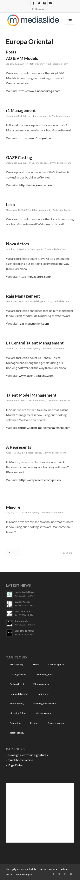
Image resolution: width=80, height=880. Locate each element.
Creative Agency (44, 674)
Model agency (39, 115)
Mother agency (36, 63)
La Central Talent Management (35, 342)
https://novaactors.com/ (35, 276)
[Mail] (50, 3)
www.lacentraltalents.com (36, 375)
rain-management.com (34, 323)
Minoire (13, 507)
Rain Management (23, 296)
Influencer (43, 694)
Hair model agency (19, 694)
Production (15, 723)
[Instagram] (44, 3)
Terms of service (48, 869)
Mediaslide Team (59, 63)
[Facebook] (33, 3)
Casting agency (39, 162)
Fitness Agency (41, 684)
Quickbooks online (20, 760)
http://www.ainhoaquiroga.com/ (40, 91)
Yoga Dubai (15, 765)
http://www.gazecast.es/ (35, 185)
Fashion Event (17, 684)
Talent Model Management (31, 395)
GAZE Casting (19, 157)
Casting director (18, 674)
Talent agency (39, 209)
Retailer (34, 723)
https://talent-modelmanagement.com (44, 427)
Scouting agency (56, 723)
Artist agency (16, 664)
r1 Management (21, 110)
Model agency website (44, 703)
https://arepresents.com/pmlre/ (40, 480)
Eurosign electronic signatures (28, 755)
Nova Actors (17, 243)
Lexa (10, 204)
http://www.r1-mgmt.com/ (37, 138)
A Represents (18, 447)
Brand (36, 664)
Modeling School (18, 713)
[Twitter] (39, 3)
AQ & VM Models (22, 58)
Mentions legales (25, 874)
